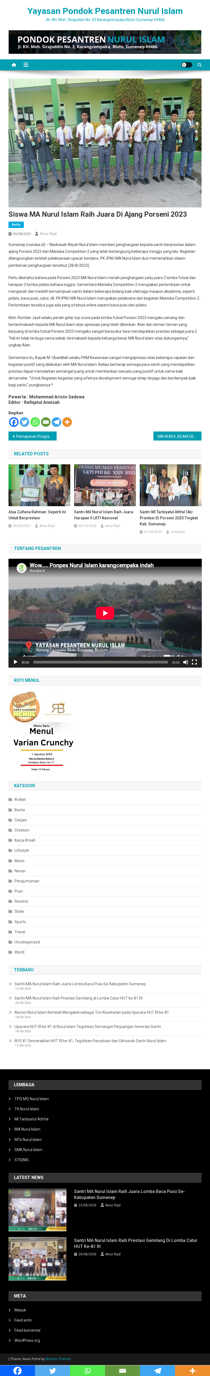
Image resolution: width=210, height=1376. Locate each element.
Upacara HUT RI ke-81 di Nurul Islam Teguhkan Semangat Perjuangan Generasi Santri (87, 1026)
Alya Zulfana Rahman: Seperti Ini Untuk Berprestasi (37, 515)
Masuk (20, 1310)
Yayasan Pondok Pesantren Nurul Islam (105, 11)
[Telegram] (56, 422)
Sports (20, 922)
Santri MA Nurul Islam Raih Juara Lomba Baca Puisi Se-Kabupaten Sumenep (80, 984)
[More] (67, 422)
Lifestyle (21, 850)
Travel (19, 932)
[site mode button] (186, 65)
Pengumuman (26, 881)
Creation (21, 830)
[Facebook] (14, 422)
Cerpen (20, 820)
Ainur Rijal (48, 233)
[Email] (46, 422)
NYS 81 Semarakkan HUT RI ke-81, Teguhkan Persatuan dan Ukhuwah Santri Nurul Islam (90, 1041)
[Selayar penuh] (194, 662)
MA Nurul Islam (27, 1129)
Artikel (20, 799)
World (19, 952)
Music (19, 861)
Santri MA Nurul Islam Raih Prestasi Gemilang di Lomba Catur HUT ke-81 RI (78, 998)
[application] (105, 613)
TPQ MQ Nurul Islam (31, 1099)
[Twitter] (24, 422)
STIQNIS (21, 1160)
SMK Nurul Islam (28, 1150)
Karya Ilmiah (25, 840)
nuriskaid (178, 532)
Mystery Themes (58, 1359)
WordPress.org (27, 1340)
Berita (16, 225)
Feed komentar (27, 1330)
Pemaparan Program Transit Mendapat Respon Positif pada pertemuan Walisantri (36, 436)
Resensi (21, 901)
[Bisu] (185, 662)
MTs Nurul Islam (28, 1139)
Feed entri (23, 1320)
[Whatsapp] (35, 422)
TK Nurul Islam (26, 1109)
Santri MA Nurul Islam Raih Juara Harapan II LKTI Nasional (103, 515)
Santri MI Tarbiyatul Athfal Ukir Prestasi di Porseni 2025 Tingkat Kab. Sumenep (169, 518)
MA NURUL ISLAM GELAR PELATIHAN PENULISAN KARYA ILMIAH (180, 436)
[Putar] (15, 662)
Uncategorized (27, 942)
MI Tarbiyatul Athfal (31, 1119)
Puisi (18, 891)
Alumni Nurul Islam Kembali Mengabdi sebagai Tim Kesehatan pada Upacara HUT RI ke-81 (91, 1012)
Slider (19, 911)
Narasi (19, 871)
